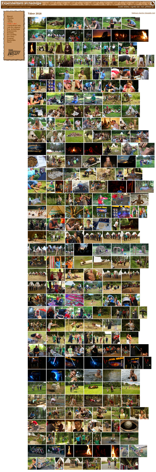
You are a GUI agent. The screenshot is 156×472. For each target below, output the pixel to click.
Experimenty (12, 31)
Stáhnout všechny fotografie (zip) (143, 13)
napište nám (135, 7)
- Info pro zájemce (13, 27)
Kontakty (10, 33)
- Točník (10, 22)
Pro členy (10, 36)
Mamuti (10, 16)
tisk (142, 7)
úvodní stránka (123, 7)
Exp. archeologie (13, 29)
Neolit (9, 42)
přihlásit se (149, 7)
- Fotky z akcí (12, 24)
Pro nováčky (11, 35)
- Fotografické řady (14, 25)
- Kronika (10, 18)
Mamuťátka (11, 40)
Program (10, 38)
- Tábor (9, 20)
